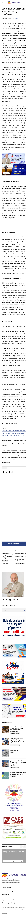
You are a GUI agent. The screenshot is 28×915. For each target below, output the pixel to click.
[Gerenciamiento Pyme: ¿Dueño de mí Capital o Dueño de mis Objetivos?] (8, 558)
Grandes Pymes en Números (8, 909)
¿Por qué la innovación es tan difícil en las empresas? (18, 773)
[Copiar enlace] (12, 472)
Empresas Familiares (20, 563)
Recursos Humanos (15, 767)
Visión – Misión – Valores (12, 907)
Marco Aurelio (14, 750)
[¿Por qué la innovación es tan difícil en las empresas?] (5, 775)
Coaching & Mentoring (15, 745)
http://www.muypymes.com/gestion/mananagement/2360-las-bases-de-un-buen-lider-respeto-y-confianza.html (14, 433)
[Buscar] (24, 610)
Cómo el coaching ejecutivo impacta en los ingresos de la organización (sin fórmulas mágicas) (18, 741)
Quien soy (4, 907)
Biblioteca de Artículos (20, 909)
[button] (2, 2)
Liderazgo (4, 18)
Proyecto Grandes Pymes (8, 891)
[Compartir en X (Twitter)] (6, 472)
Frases (12, 752)
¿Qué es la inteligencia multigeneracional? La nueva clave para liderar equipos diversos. (18, 763)
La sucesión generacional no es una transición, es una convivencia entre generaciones (17, 729)
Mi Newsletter (5, 894)
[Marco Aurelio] (5, 753)
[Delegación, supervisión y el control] (14, 856)
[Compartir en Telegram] (9, 472)
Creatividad (13, 776)
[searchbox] (12, 610)
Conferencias (22, 907)
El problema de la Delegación (10, 861)
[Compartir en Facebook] (3, 472)
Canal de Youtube (6, 887)
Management (5, 560)
